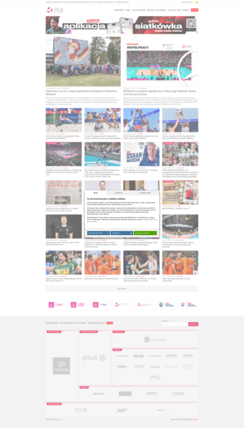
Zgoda (95, 193)
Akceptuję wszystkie (142, 233)
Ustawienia (118, 193)
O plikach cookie (145, 193)
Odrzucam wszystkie (96, 233)
